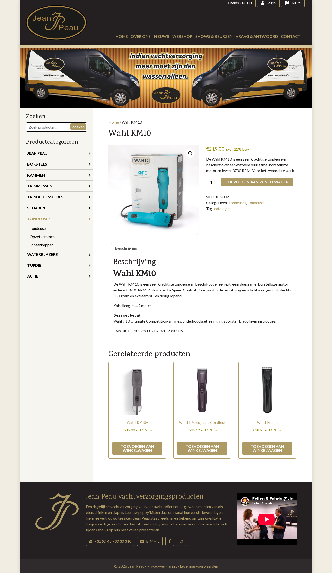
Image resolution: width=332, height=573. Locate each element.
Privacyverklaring (162, 566)
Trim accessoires (45, 196)
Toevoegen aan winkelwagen (257, 181)
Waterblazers (42, 254)
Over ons (141, 36)
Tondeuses (39, 218)
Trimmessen (39, 186)
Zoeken (78, 126)
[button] (190, 153)
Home (122, 36)
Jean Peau (37, 153)
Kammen (36, 175)
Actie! (33, 276)
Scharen (36, 207)
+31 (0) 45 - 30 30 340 (112, 541)
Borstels (37, 164)
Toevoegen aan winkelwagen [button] (137, 448)
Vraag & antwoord (257, 36)
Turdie (34, 265)
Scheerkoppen (41, 244)
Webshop (182, 36)
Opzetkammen (42, 236)
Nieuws (161, 36)
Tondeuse (38, 228)
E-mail (152, 541)
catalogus (222, 208)
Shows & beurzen (214, 36)
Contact (290, 36)
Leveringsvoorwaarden (199, 566)
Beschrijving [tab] (126, 248)
